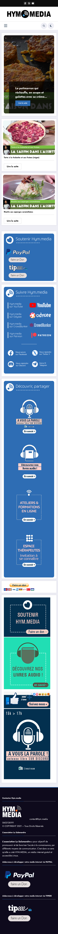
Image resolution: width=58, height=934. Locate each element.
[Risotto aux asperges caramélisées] (29, 191)
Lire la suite (22, 103)
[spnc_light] (51, 26)
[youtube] (33, 3)
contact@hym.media (39, 819)
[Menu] (5, 25)
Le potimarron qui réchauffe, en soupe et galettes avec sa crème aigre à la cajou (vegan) (30, 92)
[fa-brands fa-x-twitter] (29, 3)
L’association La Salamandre (16, 841)
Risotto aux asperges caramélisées (18, 211)
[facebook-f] (25, 3)
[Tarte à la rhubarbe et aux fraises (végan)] (29, 137)
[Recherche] (44, 25)
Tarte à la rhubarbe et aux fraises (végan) (21, 157)
